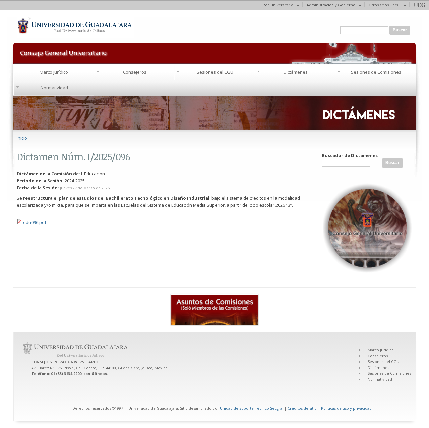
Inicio (22, 138)
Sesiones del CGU (215, 72)
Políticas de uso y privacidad (346, 408)
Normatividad (54, 88)
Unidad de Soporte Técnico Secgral (252, 408)
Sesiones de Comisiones (376, 72)
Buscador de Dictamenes (350, 155)
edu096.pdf (34, 222)
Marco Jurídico (54, 72)
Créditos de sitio (302, 408)
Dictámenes (296, 72)
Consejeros (134, 72)
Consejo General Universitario (63, 52)
